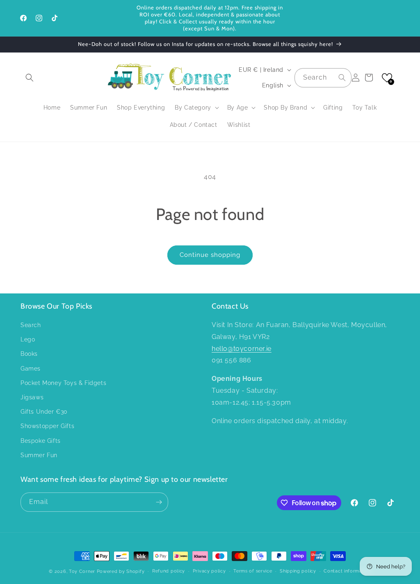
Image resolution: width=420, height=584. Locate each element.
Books (29, 353)
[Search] (342, 78)
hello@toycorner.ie (242, 349)
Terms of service (252, 571)
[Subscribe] (159, 502)
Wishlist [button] (239, 124)
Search (31, 325)
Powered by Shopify (121, 571)
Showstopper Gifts (47, 426)
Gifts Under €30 (44, 411)
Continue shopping (210, 255)
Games (31, 368)
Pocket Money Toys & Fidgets (63, 383)
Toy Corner (82, 571)
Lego (28, 339)
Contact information (347, 571)
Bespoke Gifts (41, 440)
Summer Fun (39, 455)
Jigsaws (32, 397)
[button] (30, 78)
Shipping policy (298, 571)
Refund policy (168, 571)
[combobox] (323, 78)
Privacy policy (209, 571)
